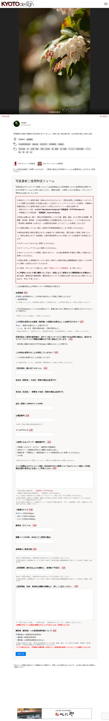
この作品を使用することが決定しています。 (34, 357)
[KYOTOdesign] (18, 6)
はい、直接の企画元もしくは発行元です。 (33, 325)
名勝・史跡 (34, 149)
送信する (20, 654)
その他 (20, 455)
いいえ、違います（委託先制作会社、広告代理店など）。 (39, 328)
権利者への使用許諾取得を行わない (31, 640)
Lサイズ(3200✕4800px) (26, 519)
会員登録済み (22, 299)
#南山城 (35, 144)
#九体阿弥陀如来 (24, 144)
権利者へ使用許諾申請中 (26, 637)
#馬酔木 (61, 144)
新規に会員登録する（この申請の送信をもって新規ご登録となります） (44, 296)
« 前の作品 (5, 116)
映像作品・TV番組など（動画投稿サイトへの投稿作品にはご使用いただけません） (49, 452)
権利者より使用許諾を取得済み (29, 634)
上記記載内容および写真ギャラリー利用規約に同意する (38, 286)
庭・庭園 (55, 149)
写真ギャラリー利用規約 (58, 268)
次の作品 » (104, 116)
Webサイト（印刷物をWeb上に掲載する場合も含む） (38, 450)
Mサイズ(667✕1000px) (26, 516)
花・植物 (63, 149)
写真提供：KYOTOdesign (44, 490)
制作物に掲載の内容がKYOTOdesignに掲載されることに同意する (42, 344)
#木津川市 (43, 144)
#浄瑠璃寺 (52, 144)
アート (88, 149)
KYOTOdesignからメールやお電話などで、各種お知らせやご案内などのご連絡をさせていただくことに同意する (54, 310)
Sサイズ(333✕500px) (25, 513)
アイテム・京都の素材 (76, 149)
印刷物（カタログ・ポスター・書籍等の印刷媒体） (37, 447)
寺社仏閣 (22, 149)
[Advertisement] (54, 688)
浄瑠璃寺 (30, 139)
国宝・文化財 (45, 149)
